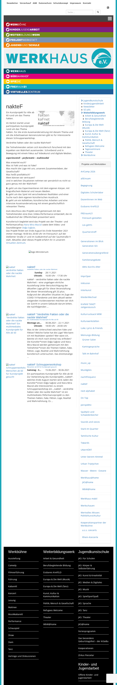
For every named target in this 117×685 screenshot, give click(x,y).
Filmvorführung (16, 572)
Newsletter (12, 3)
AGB (35, 3)
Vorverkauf (25, 3)
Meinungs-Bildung (90, 335)
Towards (85, 442)
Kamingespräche (90, 346)
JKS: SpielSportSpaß (88, 596)
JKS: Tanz (82, 610)
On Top (84, 397)
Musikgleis (86, 370)
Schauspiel (13, 628)
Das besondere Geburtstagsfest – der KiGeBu (93, 640)
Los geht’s (87, 224)
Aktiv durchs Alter (91, 266)
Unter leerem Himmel (92, 456)
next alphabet (88, 390)
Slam (10, 642)
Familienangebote (91, 259)
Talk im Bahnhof (90, 353)
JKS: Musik (83, 589)
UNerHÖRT (86, 449)
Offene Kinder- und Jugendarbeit (88, 676)
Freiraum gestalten (92, 217)
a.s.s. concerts (89, 530)
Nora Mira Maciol (33, 224)
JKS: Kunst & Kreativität (90, 575)
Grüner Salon (89, 339)
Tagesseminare (92, 149)
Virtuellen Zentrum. (16, 242)
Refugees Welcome (94, 146)
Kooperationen (85, 648)
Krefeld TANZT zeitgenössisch (88, 306)
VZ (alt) (86, 109)
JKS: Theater (84, 617)
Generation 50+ (90, 245)
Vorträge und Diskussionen (22, 656)
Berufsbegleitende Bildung (57, 565)
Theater (89, 152)
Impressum (75, 3)
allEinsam (86, 178)
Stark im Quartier (89, 428)
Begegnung (86, 185)
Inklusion (85, 283)
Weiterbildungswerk (94, 112)
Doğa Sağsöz (28, 227)
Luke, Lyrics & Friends (92, 328)
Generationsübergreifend (95, 252)
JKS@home (87, 482)
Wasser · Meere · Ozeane (93, 470)
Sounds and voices (90, 421)
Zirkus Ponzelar (86, 655)
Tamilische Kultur (89, 435)
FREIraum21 (87, 213)
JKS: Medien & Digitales (90, 582)
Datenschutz (45, 3)
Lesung (12, 600)
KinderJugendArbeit (93, 103)
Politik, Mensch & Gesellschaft (92, 141)
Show (11, 635)
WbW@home (88, 489)
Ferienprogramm (87, 631)
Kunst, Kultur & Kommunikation (91, 135)
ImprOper (86, 276)
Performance (14, 621)
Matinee (12, 607)
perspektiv (86, 404)
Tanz (10, 649)
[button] (82, 100)
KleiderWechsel (89, 297)
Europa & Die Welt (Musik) (56, 579)
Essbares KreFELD (90, 206)
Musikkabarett (15, 614)
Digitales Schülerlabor (92, 192)
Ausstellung (14, 558)
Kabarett (12, 586)
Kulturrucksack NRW (91, 314)
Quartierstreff (89, 231)
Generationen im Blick (92, 241)
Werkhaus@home (90, 477)
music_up (85, 363)
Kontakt (87, 3)
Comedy (12, 565)
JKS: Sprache (84, 603)
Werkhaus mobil (89, 498)
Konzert (12, 593)
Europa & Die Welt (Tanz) (97, 130)
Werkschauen (88, 505)
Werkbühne (89, 155)
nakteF (84, 383)
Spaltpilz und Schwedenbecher (89, 413)
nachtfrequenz (88, 376)
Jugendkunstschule (93, 100)
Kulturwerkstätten (90, 321)
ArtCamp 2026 (88, 171)
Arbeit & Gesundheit (95, 115)
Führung (12, 579)
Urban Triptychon (90, 463)
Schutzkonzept (60, 3)
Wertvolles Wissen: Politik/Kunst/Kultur (91, 514)
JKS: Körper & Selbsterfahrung (86, 567)
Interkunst (86, 290)
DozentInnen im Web (91, 199)
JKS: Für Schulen (86, 558)
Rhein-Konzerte (90, 537)
